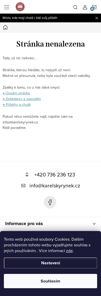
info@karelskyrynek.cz (55, 185)
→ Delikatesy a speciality (22, 98)
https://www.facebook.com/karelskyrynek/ (50, 202)
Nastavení (50, 263)
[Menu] (6, 7)
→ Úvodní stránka (16, 93)
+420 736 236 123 (54, 174)
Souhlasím (50, 281)
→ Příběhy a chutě (17, 104)
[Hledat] (75, 7)
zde (69, 250)
